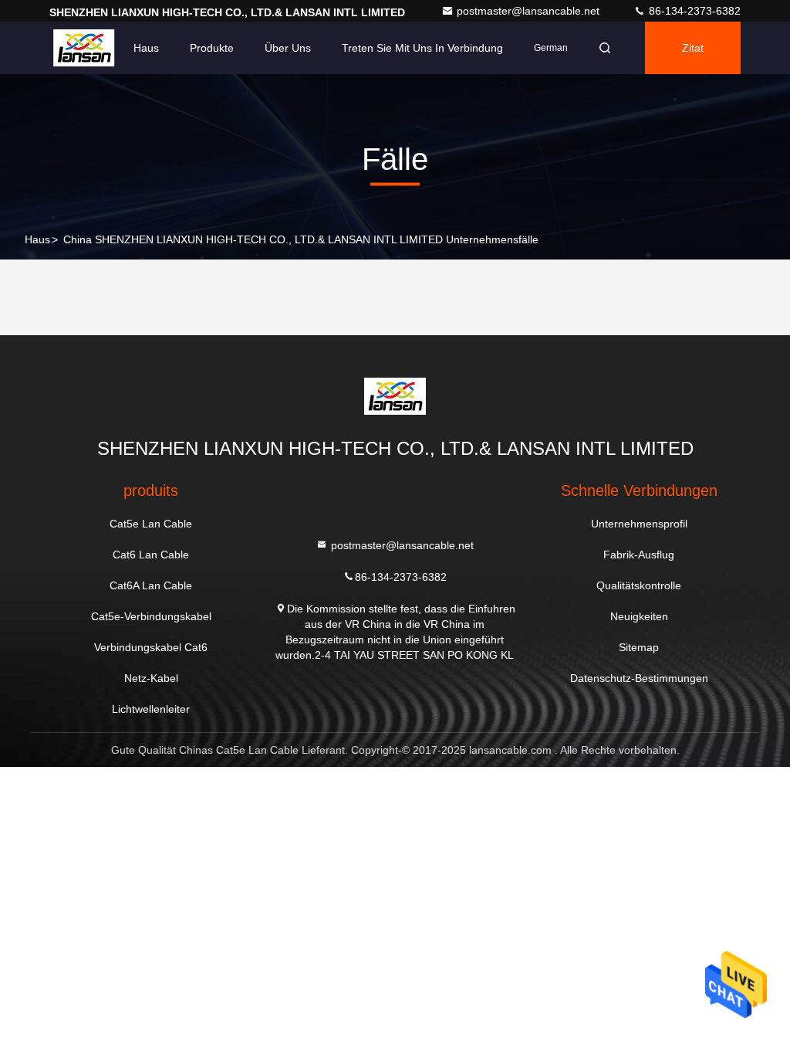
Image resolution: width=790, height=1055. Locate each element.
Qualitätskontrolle (638, 585)
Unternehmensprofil (639, 523)
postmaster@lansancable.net (530, 11)
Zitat (693, 48)
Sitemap (639, 647)
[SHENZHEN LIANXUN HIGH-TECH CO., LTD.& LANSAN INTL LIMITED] (83, 47)
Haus (146, 48)
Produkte (212, 48)
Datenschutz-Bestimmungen (639, 678)
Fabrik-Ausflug (638, 554)
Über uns (288, 48)
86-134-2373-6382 (693, 11)
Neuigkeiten (639, 616)
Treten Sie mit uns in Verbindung (422, 48)
